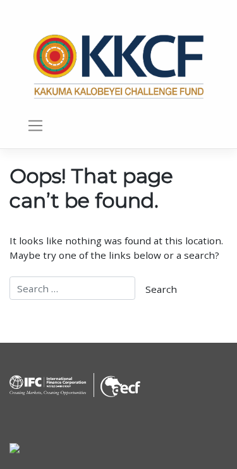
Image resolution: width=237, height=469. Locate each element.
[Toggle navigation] (35, 126)
